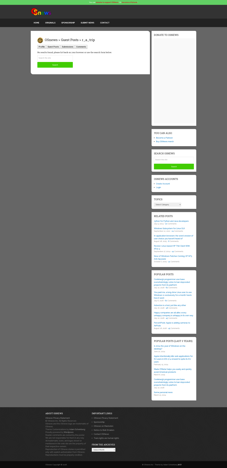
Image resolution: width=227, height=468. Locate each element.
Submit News (87, 23)
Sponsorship (68, 23)
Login (158, 187)
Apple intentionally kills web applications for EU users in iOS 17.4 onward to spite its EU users (173, 359)
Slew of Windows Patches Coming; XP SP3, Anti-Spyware (173, 257)
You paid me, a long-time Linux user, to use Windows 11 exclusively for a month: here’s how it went (173, 295)
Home (36, 23)
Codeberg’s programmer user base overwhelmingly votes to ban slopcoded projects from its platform (172, 282)
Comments (81, 47)
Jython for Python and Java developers (171, 221)
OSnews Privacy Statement (57, 418)
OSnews (48, 465)
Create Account (163, 184)
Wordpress (69, 432)
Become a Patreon (164, 138)
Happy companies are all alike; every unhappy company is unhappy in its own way (173, 314)
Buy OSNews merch (165, 141)
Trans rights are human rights (106, 438)
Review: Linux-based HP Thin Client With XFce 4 (172, 247)
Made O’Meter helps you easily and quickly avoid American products (173, 370)
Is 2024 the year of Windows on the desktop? (169, 347)
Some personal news (163, 392)
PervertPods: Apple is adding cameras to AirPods (172, 324)
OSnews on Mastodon (103, 426)
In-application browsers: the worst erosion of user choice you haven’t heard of (173, 237)
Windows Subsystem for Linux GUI (169, 228)
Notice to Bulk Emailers (104, 430)
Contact (104, 23)
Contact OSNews (101, 434)
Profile (42, 47)
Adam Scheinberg (77, 429)
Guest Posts (53, 47)
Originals (50, 23)
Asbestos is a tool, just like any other (170, 305)
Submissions (67, 47)
